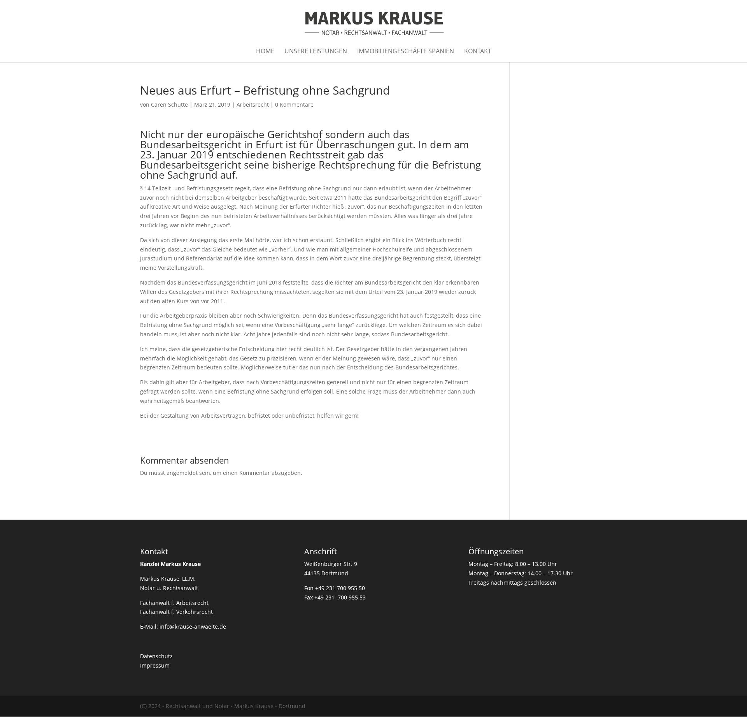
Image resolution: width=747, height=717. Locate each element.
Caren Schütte (169, 104)
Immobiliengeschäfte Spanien (405, 51)
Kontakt (477, 51)
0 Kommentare (294, 104)
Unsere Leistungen (315, 51)
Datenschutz (156, 656)
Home (265, 51)
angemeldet (182, 472)
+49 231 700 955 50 (340, 588)
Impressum (155, 665)
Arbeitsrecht (253, 104)
